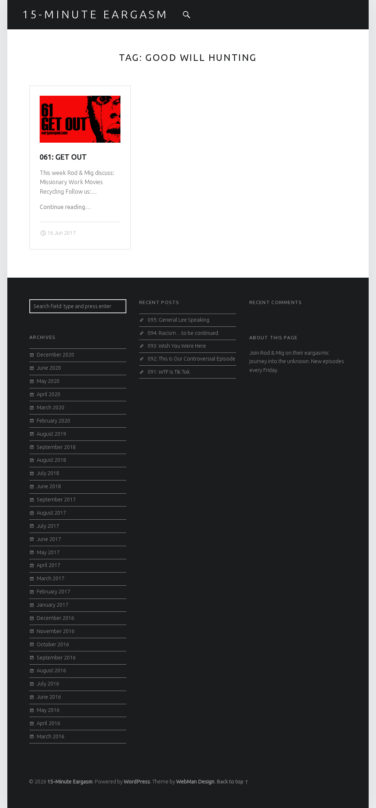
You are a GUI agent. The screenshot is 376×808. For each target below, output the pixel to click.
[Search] (186, 14)
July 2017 (48, 526)
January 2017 (52, 605)
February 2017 (53, 592)
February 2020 (53, 421)
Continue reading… (65, 207)
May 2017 (48, 552)
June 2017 (49, 539)
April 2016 (48, 723)
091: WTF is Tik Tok (169, 372)
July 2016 (48, 684)
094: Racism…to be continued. (183, 333)
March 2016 (50, 736)
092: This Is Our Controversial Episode (191, 359)
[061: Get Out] (80, 100)
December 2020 (55, 355)
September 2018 (56, 447)
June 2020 (49, 368)
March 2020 (50, 407)
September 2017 (56, 499)
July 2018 (48, 473)
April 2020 (48, 394)
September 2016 (56, 658)
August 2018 (51, 460)
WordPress (137, 782)
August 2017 (51, 513)
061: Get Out (63, 157)
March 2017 (50, 578)
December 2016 (55, 618)
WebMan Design (195, 782)
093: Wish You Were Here (177, 346)
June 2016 (49, 697)
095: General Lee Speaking (178, 320)
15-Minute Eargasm (70, 782)
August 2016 (51, 670)
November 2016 (56, 631)
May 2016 (48, 710)
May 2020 (48, 381)
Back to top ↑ (233, 782)
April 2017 (48, 565)
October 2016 (53, 644)
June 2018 (49, 486)
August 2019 (51, 434)
